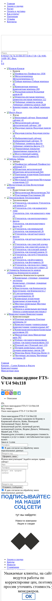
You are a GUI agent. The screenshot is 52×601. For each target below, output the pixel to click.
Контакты (12, 21)
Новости (11, 564)
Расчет (10, 8)
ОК (28, 596)
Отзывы (11, 19)
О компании (13, 567)
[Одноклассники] (7, 393)
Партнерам (12, 16)
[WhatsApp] (15, 393)
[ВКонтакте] (3, 393)
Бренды (10, 562)
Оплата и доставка (16, 11)
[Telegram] (19, 393)
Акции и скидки (15, 6)
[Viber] (11, 393)
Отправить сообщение (12, 487)
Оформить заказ (9, 456)
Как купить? (13, 14)
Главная (11, 3)
